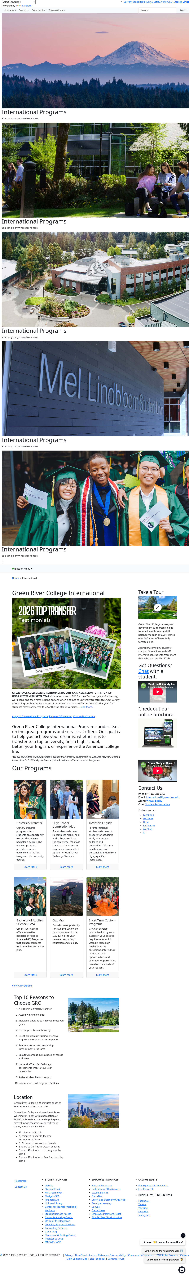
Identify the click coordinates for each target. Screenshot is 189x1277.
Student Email (52, 1189)
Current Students (133, 1)
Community (38, 10)
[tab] (20, 1181)
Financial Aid (52, 1199)
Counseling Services (56, 1228)
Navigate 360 (52, 1196)
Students (9, 10)
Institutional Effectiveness (106, 1189)
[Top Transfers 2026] (66, 643)
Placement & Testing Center (60, 1235)
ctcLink (49, 1185)
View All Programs (22, 985)
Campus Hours (116, 1258)
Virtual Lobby (154, 800)
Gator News (98, 1210)
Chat (143, 671)
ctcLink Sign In (100, 1192)
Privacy (69, 1255)
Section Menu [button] (22, 568)
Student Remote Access (58, 1213)
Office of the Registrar (57, 1221)
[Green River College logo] (0, 10)
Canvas (96, 1206)
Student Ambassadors (157, 804)
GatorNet (97, 1196)
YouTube (148, 818)
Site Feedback (97, 1258)
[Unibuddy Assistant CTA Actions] (162, 1247)
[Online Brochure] (157, 733)
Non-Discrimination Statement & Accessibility (100, 1255)
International (56, 10)
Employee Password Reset (106, 1213)
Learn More (30, 866)
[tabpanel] (108, 1212)
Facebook (148, 815)
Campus (23, 10)
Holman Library (53, 1203)
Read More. (86, 707)
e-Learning (51, 1231)
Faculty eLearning (101, 1203)
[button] (157, 1201)
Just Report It (145, 1189)
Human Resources (102, 1185)
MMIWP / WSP (53, 1242)
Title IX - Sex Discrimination (107, 1217)
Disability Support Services (60, 1224)
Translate (26, 5)
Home (15, 578)
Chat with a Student (84, 716)
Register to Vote (54, 1238)
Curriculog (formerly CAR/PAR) (109, 1199)
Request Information (60, 716)
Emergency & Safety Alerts (153, 1185)
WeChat (147, 829)
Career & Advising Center (59, 1217)
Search (183, 10)
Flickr (146, 822)
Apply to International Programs (30, 716)
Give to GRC (166, 1)
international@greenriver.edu (162, 797)
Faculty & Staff (151, 1)
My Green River (53, 1192)
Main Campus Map (76, 1258)
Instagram (149, 825)
